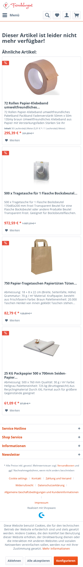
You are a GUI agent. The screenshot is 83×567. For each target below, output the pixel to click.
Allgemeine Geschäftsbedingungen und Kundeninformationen (41, 492)
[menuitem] (10, 15)
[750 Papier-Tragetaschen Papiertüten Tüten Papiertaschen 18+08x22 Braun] (41, 257)
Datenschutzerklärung (51, 485)
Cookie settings (18, 478)
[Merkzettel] (57, 15)
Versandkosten (65, 465)
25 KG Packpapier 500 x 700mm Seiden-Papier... (35, 375)
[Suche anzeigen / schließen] (47, 15)
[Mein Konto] (67, 15)
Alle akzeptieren (38, 561)
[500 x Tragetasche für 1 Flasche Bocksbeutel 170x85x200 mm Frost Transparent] (41, 167)
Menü (14, 15)
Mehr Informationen (56, 548)
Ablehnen (14, 561)
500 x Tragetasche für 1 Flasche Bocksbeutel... (40, 193)
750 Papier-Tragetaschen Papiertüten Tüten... (40, 283)
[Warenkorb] (77, 15)
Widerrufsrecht (24, 485)
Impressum (41, 502)
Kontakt (36, 478)
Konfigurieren (65, 561)
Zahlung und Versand (58, 478)
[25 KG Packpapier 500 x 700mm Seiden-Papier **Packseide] (41, 347)
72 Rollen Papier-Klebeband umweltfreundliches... (26, 105)
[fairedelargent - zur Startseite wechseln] (18, 5)
